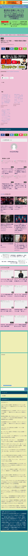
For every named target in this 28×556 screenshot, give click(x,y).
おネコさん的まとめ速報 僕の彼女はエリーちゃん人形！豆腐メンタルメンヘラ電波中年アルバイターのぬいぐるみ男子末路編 (13, 406)
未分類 (2, 38)
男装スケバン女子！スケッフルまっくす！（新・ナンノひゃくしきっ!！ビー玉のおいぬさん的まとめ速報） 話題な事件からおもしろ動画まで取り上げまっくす (13, 445)
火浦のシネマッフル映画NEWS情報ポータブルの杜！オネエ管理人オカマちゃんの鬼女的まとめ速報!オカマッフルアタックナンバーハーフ (13, 465)
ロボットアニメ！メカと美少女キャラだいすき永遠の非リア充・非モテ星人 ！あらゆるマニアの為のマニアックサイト (13, 451)
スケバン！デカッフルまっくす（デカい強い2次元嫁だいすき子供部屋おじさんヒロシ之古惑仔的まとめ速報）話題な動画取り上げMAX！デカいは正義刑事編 (14, 482)
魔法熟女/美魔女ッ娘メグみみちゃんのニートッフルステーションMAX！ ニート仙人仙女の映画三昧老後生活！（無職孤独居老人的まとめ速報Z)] (13, 418)
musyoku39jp (14, 151)
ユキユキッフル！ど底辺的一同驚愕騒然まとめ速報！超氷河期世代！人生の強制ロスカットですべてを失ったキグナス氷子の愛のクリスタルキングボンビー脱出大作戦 (13, 502)
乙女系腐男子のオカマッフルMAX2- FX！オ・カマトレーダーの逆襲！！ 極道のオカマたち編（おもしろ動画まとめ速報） (13, 412)
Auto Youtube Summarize (13, 71)
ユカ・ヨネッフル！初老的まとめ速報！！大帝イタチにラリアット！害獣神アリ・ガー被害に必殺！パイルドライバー (13, 471)
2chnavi (3, 354)
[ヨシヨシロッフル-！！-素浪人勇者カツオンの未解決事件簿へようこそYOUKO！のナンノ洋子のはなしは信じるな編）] (13, 492)
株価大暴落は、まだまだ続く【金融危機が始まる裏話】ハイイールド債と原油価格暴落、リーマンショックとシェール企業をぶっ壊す (18, 98)
